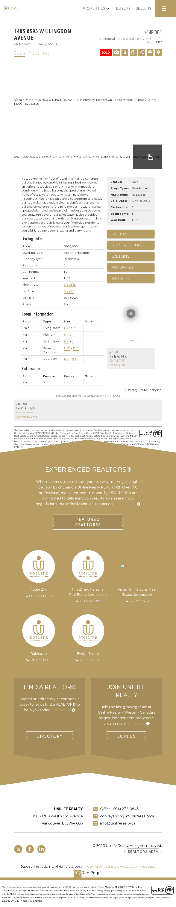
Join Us (126, 736)
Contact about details (127, 244)
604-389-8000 (40, 596)
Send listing (120, 256)
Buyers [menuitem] (123, 8)
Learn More (126, 504)
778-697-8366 (89, 601)
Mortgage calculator (133, 267)
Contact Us (61, 710)
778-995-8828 (89, 660)
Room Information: (38, 314)
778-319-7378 (139, 601)
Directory (49, 736)
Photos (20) (120, 233)
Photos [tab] (33, 53)
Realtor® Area (143, 852)
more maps (131, 340)
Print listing (121, 278)
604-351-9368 (116, 361)
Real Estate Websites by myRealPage (130, 866)
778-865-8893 (40, 660)
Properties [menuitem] (93, 8)
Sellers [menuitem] (143, 8)
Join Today (136, 723)
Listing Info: (32, 239)
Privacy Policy (92, 866)
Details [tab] (19, 53)
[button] (88, 522)
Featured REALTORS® (88, 522)
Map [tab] (46, 53)
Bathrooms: (31, 368)
